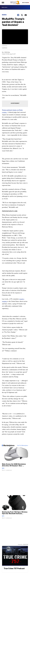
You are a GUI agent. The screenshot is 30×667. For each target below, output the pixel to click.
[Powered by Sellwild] (25, 544)
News (4, 15)
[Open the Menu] (2, 2)
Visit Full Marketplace (22, 445)
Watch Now (25, 2)
